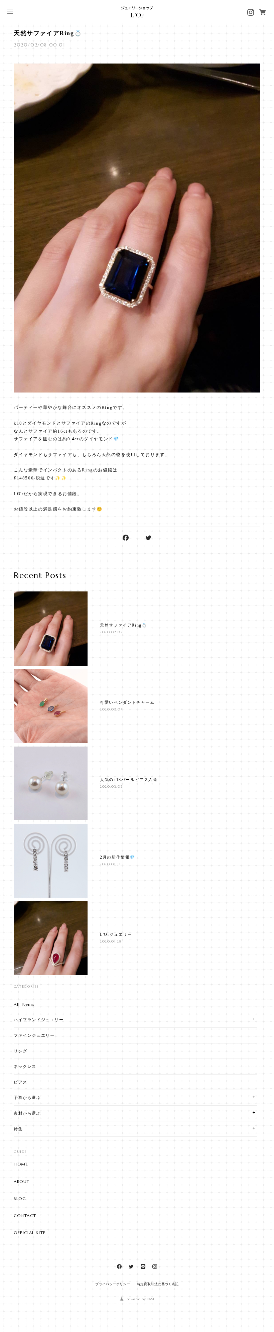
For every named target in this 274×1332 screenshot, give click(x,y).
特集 (18, 1128)
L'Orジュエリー (116, 934)
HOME (21, 1164)
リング (20, 1050)
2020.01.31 (110, 864)
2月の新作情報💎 (117, 857)
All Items (24, 1004)
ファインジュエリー (34, 1035)
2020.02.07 (111, 632)
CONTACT (25, 1215)
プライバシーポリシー (112, 1284)
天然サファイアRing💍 (48, 33)
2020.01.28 (110, 941)
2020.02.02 (111, 786)
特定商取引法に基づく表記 (158, 1284)
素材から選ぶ (27, 1113)
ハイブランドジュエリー (39, 1019)
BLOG (20, 1198)
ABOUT (22, 1181)
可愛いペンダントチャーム (127, 702)
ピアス (20, 1082)
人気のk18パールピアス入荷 (128, 779)
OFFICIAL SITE (30, 1232)
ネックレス (25, 1066)
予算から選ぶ (27, 1097)
